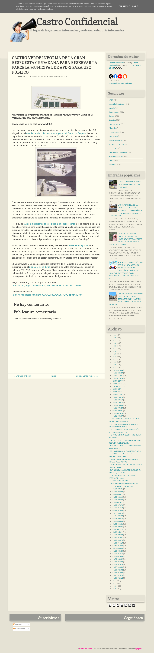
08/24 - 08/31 (117, 489)
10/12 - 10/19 (117, 400)
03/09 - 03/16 (117, 554)
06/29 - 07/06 (117, 510)
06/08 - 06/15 (117, 519)
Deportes (112, 120)
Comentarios (20, 629)
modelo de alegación (79, 245)
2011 (114, 586)
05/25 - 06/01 (117, 524)
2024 (114, 340)
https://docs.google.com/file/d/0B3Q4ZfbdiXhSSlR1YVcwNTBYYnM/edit (46, 285)
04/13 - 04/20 (117, 540)
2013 (114, 581)
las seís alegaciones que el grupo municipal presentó (49, 224)
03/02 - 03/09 (117, 556)
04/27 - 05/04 (117, 535)
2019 (114, 354)
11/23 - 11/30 (117, 384)
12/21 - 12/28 (117, 373)
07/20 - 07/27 (117, 502)
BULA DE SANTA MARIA (119, 481)
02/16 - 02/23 (117, 562)
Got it (135, 6)
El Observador (114, 132)
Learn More (124, 6)
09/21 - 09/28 (117, 408)
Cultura (111, 116)
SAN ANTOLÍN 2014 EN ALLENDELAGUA (125, 451)
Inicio (53, 376)
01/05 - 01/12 (117, 578)
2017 (114, 359)
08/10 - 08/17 (117, 494)
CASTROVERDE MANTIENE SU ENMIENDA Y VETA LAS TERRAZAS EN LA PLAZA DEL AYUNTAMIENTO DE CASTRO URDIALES (126, 299)
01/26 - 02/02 (117, 570)
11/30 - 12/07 (117, 381)
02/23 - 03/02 (117, 559)
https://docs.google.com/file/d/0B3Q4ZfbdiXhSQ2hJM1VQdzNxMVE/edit (47, 295)
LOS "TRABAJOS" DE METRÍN (121, 486)
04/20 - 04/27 (117, 537)
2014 (114, 367)
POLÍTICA (112, 148)
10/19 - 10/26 (117, 397)
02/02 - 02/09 (117, 567)
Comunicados (32, 76)
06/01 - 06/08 (117, 521)
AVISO (111, 100)
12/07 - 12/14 (117, 378)
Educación (113, 128)
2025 (114, 338)
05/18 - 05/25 (117, 527)
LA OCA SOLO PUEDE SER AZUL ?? (124, 484)
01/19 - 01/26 (117, 573)
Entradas (18, 624)
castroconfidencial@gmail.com (120, 83)
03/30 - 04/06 (117, 546)
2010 (114, 589)
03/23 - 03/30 (117, 548)
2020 (114, 351)
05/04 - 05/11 (117, 532)
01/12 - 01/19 (117, 575)
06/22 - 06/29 (117, 513)
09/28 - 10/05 (117, 405)
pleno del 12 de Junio (39, 267)
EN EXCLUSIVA (114, 124)
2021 (114, 349)
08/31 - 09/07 (117, 416)
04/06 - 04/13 (117, 543)
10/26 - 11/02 (117, 394)
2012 (114, 583)
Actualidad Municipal (116, 104)
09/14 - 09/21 (117, 411)
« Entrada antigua (22, 376)
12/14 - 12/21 (117, 375)
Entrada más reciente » (87, 376)
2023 (114, 343)
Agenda (112, 108)
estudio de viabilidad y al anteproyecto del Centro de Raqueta (56, 133)
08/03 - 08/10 (117, 497)
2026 (114, 335)
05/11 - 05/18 (117, 529)
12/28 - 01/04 (117, 370)
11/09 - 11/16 (117, 389)
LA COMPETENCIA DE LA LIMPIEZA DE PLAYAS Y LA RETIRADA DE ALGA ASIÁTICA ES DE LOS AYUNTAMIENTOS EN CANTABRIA (125, 210)
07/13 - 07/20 (117, 505)
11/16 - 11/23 (117, 386)
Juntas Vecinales (115, 140)
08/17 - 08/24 (117, 492)
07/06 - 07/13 (117, 508)
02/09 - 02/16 (117, 564)
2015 (114, 365)
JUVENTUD (113, 136)
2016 (114, 362)
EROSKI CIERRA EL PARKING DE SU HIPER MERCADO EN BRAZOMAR (129, 184)
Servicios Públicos (116, 156)
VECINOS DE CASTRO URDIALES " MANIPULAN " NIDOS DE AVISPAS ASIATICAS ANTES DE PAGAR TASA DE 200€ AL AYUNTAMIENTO (125, 239)
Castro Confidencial (77, 21)
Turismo (112, 160)
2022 (114, 346)
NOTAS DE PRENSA (116, 144)
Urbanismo (113, 164)
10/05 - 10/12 (117, 402)
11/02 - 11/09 (117, 392)
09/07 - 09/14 (117, 413)
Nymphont (138, 649)
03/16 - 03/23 (117, 551)
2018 (114, 357)
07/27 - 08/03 (117, 500)
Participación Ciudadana (118, 152)
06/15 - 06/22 (117, 516)
